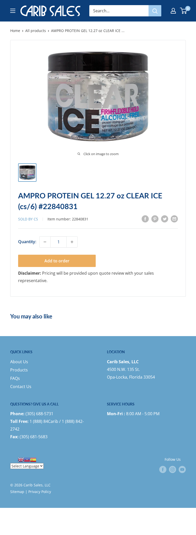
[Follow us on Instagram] (172, 469)
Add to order (56, 261)
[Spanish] (33, 459)
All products (35, 30)
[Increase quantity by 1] (72, 242)
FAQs (15, 378)
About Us (19, 362)
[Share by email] (174, 219)
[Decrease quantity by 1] (45, 242)
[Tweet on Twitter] (164, 219)
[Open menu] (12, 11)
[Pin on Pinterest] (154, 219)
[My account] (173, 11)
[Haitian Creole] (27, 459)
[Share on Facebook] (145, 219)
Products (19, 370)
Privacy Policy (39, 491)
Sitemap (17, 491)
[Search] (155, 10)
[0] (183, 11)
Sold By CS (28, 219)
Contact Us (20, 386)
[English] (21, 459)
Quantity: (27, 241)
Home (15, 30)
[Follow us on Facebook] (162, 469)
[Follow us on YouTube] (182, 469)
